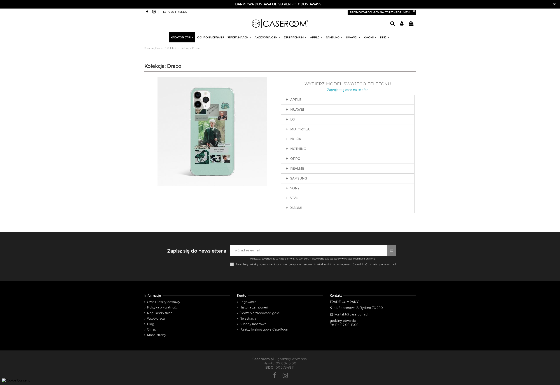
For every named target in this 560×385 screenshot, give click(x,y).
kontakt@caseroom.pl (351, 314)
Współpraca (156, 319)
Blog (150, 324)
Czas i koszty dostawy (163, 302)
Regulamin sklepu (161, 313)
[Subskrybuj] (391, 250)
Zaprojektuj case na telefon (348, 90)
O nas (151, 329)
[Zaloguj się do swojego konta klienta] (402, 23)
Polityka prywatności (162, 307)
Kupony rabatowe (253, 324)
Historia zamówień (254, 307)
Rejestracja (248, 319)
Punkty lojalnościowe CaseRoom (264, 329)
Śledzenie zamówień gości (260, 313)
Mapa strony (156, 335)
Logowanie (248, 302)
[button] (384, 38)
